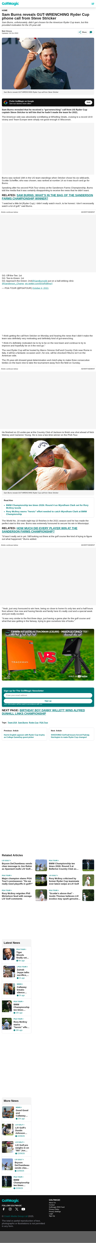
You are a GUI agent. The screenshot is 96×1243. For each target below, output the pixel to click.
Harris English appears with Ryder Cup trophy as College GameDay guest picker (24, 736)
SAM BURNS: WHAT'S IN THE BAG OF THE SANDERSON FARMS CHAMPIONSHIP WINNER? (47, 197)
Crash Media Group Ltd (16, 1216)
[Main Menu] (93, 3)
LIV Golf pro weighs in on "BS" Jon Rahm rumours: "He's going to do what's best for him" (22, 1148)
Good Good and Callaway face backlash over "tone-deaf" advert (22, 1113)
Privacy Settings (55, 1211)
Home (4, 10)
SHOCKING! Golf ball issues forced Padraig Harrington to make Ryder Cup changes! (70, 736)
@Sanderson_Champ (13, 283)
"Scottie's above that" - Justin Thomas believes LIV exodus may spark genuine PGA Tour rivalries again (64, 896)
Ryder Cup (34, 723)
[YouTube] (24, 1210)
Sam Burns (23, 723)
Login (51, 1214)
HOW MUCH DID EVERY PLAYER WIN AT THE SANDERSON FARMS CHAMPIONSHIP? (39, 530)
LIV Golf (6, 860)
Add (88, 102)
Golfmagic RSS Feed (57, 1207)
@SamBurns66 (39, 281)
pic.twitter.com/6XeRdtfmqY (39, 283)
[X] (17, 1210)
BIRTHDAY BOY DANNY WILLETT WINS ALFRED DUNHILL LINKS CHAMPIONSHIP (43, 712)
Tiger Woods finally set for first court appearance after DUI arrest (22, 955)
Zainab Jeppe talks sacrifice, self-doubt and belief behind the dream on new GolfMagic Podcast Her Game (23, 972)
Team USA (12, 723)
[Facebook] (4, 1210)
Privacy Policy (48, 704)
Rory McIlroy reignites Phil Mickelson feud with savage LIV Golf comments (17, 896)
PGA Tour (43, 723)
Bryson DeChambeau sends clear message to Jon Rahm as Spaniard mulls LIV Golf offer (17, 866)
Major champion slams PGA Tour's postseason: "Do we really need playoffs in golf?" (17, 881)
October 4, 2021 (40, 288)
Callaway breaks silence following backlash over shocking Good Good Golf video (23, 990)
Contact (52, 1205)
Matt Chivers (7, 31)
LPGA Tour (21, 967)
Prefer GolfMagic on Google (21, 101)
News (19, 984)
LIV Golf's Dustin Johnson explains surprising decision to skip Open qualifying (21, 1130)
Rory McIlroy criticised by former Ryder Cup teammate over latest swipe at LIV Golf (64, 881)
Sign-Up (52, 1216)
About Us (52, 1202)
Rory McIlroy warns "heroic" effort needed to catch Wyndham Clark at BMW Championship (21, 1025)
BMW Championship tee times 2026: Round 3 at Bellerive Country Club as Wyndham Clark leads (62, 866)
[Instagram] (10, 1210)
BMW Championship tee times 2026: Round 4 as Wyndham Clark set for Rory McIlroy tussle (21, 1007)
